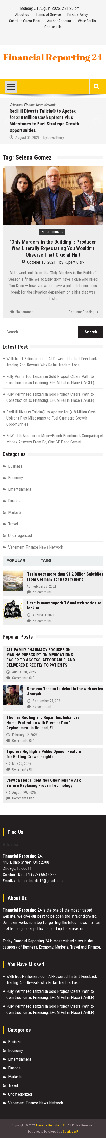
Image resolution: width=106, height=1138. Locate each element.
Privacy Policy (77, 14)
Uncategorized (20, 535)
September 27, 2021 (47, 701)
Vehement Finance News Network (31, 105)
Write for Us (87, 21)
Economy (15, 477)
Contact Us (53, 27)
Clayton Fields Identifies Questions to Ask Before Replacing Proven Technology (43, 783)
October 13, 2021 (41, 262)
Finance (14, 500)
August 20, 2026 (24, 672)
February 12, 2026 (25, 735)
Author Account (59, 21)
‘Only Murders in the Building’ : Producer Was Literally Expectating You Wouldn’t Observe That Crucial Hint (53, 248)
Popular (15, 560)
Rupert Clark (74, 262)
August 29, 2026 (24, 792)
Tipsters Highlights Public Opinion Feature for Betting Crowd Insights (43, 754)
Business (15, 466)
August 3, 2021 (44, 615)
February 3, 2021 (44, 586)
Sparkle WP (70, 1131)
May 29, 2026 (21, 764)
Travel (13, 524)
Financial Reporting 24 (50, 1125)
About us (22, 14)
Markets (15, 512)
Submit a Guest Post (25, 21)
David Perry (54, 137)
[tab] (16, 561)
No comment (25, 312)
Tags (46, 560)
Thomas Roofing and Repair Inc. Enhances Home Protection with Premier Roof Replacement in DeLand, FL (43, 722)
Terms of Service (48, 14)
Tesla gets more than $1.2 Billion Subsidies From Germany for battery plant (65, 577)
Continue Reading (81, 312)
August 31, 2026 (26, 137)
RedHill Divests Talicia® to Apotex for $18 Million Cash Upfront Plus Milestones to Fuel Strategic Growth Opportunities (51, 418)
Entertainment (52, 232)
